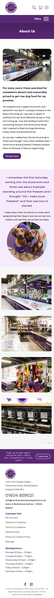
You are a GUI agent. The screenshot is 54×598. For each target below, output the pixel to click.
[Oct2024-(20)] (26, 433)
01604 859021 (19, 495)
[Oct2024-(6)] (26, 351)
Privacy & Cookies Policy (17, 537)
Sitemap (9, 541)
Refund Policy (12, 532)
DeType (38, 595)
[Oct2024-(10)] (26, 392)
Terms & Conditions (15, 527)
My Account (11, 518)
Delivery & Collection (15, 522)
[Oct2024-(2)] (26, 309)
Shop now (12, 156)
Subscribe (43, 456)
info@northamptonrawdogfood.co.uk (25, 500)
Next (49, 443)
